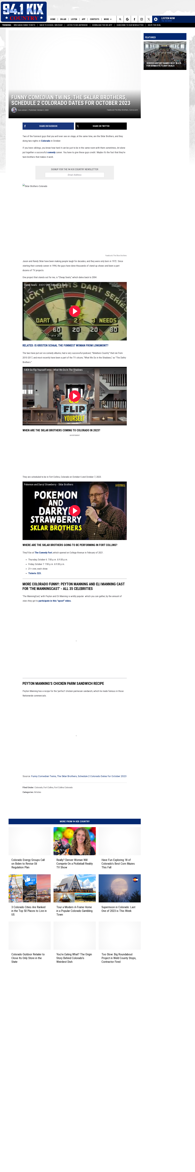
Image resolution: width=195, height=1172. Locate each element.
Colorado (46, 140)
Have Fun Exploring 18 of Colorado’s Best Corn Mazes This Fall (118, 863)
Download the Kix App (102, 25)
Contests (94, 19)
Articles (37, 792)
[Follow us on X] (148, 19)
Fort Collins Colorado (63, 787)
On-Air (63, 19)
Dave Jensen (22, 110)
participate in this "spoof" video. (54, 600)
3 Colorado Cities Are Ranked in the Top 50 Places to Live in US (29, 910)
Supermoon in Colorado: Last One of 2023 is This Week (118, 908)
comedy (51, 152)
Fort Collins (48, 787)
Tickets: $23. (35, 573)
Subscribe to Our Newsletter (130, 25)
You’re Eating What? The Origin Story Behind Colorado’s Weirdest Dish (74, 957)
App (83, 19)
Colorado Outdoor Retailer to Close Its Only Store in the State (28, 957)
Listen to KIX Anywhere (77, 25)
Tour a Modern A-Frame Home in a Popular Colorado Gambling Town (74, 910)
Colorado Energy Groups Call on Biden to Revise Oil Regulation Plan (28, 863)
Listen (74, 19)
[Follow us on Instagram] (141, 19)
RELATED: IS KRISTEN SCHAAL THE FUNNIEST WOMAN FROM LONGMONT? (65, 345)
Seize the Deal (154, 25)
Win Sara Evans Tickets (24, 25)
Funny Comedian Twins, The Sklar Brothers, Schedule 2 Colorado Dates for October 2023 (78, 776)
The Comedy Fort (43, 552)
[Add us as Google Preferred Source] (127, 19)
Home (52, 19)
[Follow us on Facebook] (134, 19)
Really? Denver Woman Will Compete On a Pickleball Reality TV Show (74, 863)
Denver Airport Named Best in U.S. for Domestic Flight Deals (164, 64)
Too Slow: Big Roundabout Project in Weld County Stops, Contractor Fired (118, 957)
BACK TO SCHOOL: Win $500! (51, 25)
